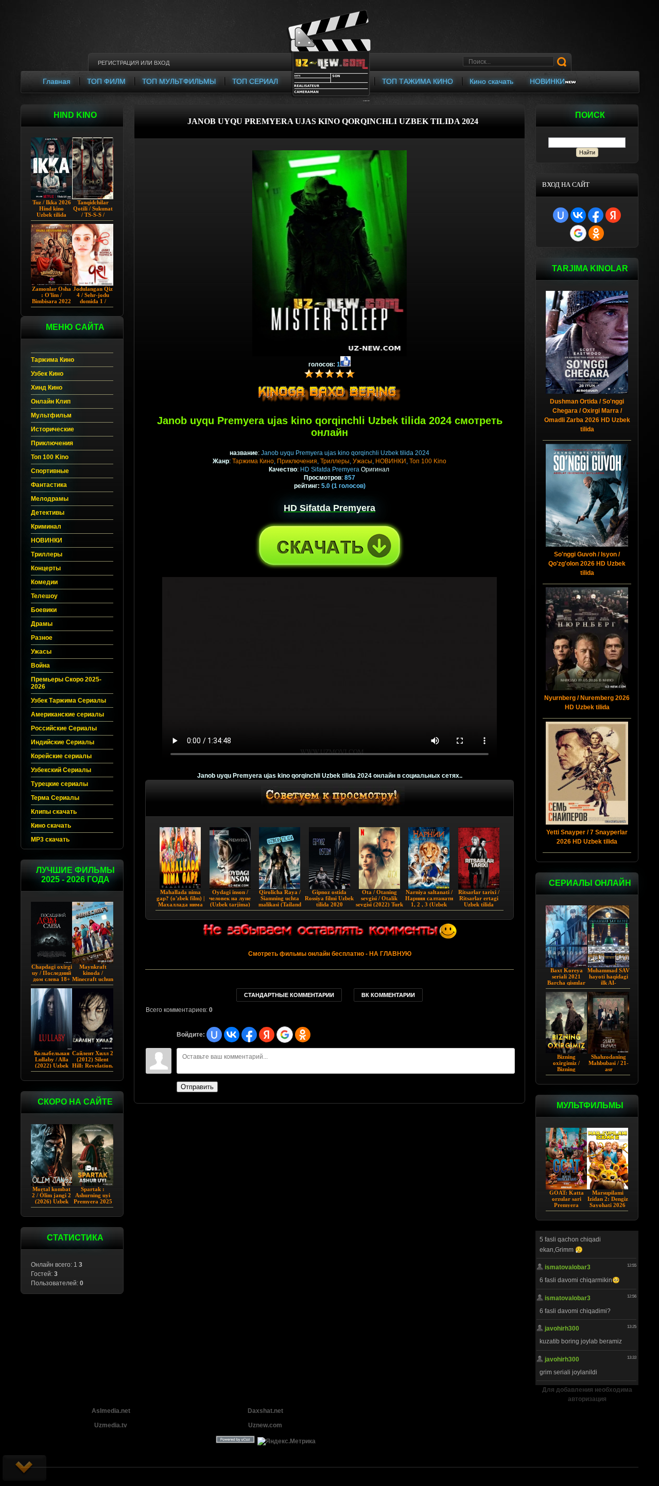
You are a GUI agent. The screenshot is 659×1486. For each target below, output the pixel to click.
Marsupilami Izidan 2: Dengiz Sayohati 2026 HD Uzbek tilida (607, 1202)
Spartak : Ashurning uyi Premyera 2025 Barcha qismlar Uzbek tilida (93, 1201)
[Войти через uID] (560, 215)
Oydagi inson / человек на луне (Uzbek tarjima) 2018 (230, 901)
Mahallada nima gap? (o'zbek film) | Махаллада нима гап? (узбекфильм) (180, 901)
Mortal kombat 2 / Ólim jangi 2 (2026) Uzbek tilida (51, 1198)
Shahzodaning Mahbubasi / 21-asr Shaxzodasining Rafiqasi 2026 (608, 1069)
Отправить (197, 1087)
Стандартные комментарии (289, 995)
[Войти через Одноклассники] (596, 233)
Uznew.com (265, 1425)
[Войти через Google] (578, 233)
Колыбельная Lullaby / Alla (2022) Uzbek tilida (52, 1062)
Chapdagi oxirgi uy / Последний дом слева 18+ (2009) (51, 976)
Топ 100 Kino (427, 461)
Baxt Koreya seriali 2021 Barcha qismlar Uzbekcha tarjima (566, 982)
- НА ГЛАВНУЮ (329, 953)
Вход (161, 63)
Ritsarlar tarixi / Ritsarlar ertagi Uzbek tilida (478, 898)
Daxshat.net (265, 1410)
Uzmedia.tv (110, 1425)
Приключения (297, 461)
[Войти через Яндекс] (613, 215)
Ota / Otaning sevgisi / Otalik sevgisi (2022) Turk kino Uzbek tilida (379, 901)
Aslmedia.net (111, 1410)
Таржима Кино (253, 461)
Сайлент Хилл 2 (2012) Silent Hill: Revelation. (92, 1059)
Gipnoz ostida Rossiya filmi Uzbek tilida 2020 (329, 898)
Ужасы (362, 461)
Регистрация (118, 63)
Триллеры (335, 461)
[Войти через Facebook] (595, 215)
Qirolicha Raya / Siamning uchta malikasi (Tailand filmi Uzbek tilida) (279, 901)
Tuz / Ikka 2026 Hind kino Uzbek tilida (51, 208)
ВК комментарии (388, 995)
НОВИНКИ (390, 461)
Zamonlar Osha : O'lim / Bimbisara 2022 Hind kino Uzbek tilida (51, 301)
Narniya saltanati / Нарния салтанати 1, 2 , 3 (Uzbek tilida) (429, 901)
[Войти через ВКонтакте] (578, 215)
